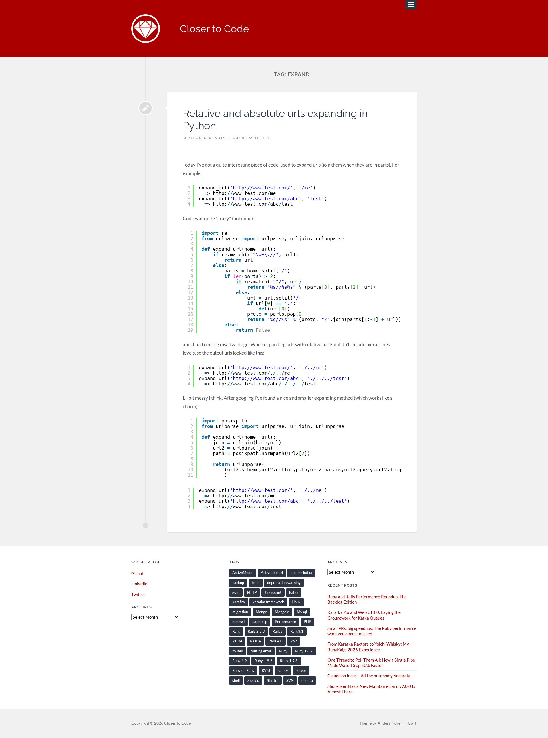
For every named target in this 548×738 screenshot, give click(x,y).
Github (137, 573)
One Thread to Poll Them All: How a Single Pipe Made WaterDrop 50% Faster (371, 662)
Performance (285, 621)
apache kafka (301, 572)
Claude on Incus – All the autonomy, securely (368, 675)
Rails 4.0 (276, 641)
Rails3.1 (296, 631)
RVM (266, 670)
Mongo (261, 612)
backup (238, 582)
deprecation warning (284, 582)
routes (237, 651)
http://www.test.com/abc (266, 198)
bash (255, 582)
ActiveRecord (272, 572)
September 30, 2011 (204, 138)
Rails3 (278, 631)
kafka (293, 592)
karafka (238, 602)
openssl (238, 621)
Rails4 (237, 641)
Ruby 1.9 (239, 660)
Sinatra (273, 680)
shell (236, 680)
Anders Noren (390, 723)
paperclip (259, 621)
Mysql (302, 612)
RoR (293, 641)
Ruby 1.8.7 (304, 651)
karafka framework (268, 602)
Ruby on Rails (243, 670)
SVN (290, 680)
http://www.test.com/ (261, 188)
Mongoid (282, 612)
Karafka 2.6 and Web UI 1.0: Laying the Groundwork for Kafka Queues (364, 615)
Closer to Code (214, 29)
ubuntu (307, 680)
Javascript (273, 592)
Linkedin (139, 583)
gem (235, 592)
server (301, 670)
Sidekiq (253, 680)
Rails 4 (255, 641)
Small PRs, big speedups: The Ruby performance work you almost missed (371, 631)
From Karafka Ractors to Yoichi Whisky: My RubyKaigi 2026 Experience (368, 646)
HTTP (252, 592)
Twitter (138, 594)
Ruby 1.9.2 (263, 660)
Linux (296, 602)
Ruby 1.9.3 (289, 660)
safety (283, 670)
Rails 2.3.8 (256, 631)
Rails (236, 631)
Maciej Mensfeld (251, 138)
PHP (307, 621)
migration (240, 612)
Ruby (283, 651)
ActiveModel (242, 572)
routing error (261, 651)
